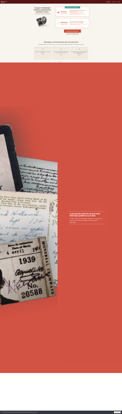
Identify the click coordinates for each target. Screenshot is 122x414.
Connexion (114, 1)
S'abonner (108, 1)
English (119, 1)
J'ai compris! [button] (117, 412)
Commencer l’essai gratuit (72, 31)
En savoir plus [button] (34, 412)
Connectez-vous (75, 33)
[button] (59, 61)
